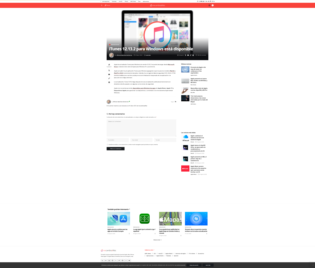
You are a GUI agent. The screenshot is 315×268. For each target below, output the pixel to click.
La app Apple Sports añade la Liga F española (144, 230)
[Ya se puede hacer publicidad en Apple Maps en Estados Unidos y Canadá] (170, 218)
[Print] (193, 55)
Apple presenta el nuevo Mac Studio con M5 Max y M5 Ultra (199, 80)
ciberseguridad (105, 1)
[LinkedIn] (207, 1)
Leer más (208, 265)
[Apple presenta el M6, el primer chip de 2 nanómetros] (185, 159)
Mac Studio (193, 84)
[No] (313, 265)
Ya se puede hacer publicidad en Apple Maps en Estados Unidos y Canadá (169, 231)
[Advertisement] (194, 118)
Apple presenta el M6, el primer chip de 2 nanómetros (199, 158)
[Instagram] (205, 1)
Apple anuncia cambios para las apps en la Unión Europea (117, 230)
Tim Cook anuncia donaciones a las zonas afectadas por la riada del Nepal (199, 99)
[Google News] (203, 1)
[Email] (188, 55)
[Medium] (208, 1)
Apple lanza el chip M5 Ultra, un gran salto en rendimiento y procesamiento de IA (198, 148)
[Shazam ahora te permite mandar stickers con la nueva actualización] (196, 218)
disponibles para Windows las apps (144, 88)
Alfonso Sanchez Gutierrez (124, 55)
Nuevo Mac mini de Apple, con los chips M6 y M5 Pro (199, 89)
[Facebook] (197, 1)
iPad (139, 1)
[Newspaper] (105, 260)
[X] (199, 1)
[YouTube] (201, 1)
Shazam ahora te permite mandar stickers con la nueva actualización (196, 230)
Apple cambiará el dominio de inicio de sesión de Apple (197, 137)
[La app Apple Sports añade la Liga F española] (144, 218)
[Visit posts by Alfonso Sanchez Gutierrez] (109, 102)
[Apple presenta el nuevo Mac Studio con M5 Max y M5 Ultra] (185, 81)
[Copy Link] (190, 55)
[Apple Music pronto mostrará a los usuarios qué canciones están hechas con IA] (185, 168)
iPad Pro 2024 (118, 73)
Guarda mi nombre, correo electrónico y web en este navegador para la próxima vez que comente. (133, 144)
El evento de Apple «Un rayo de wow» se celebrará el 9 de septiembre (198, 70)
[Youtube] (129, 260)
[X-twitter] (115, 260)
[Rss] (214, 1)
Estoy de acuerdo (194, 265)
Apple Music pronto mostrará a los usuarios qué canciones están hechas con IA (198, 169)
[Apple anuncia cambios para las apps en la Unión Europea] (118, 218)
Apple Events (194, 75)
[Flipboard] (210, 1)
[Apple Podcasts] (212, 1)
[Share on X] (185, 55)
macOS (120, 1)
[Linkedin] (112, 260)
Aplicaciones (146, 1)
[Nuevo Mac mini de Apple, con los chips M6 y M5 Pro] (185, 90)
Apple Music (194, 174)
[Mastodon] (119, 260)
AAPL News (133, 1)
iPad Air (172, 71)
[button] (107, 5)
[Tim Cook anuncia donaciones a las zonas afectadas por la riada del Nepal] (185, 98)
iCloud (192, 142)
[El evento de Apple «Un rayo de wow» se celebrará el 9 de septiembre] (185, 69)
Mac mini (193, 92)
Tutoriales (114, 1)
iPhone (126, 1)
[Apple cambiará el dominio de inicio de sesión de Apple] (185, 138)
